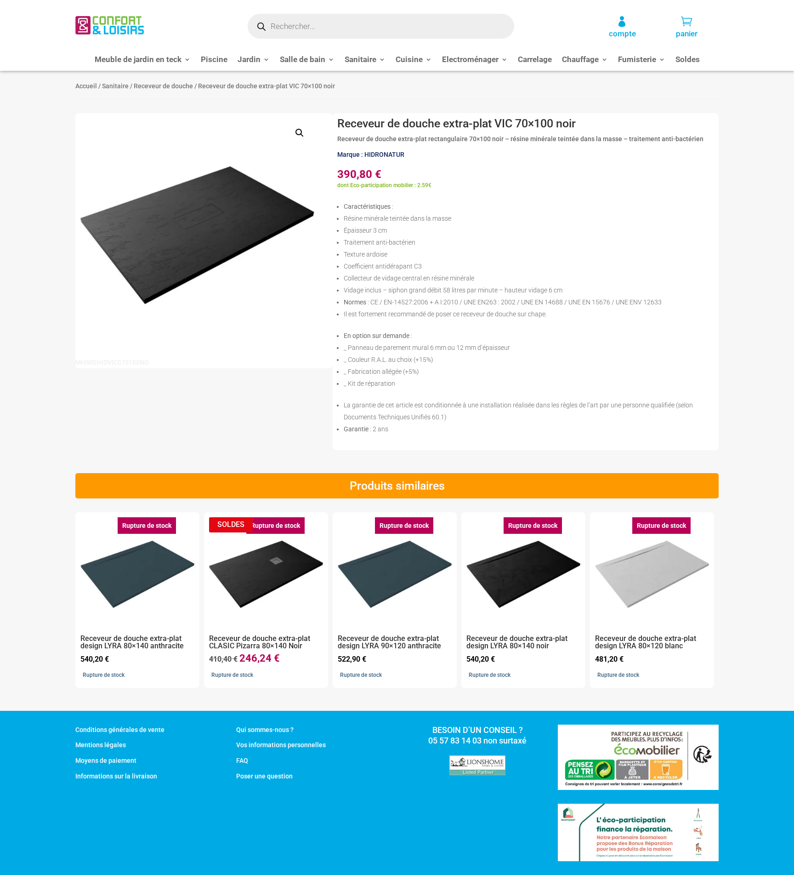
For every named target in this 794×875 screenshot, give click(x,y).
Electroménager (470, 60)
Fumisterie (637, 60)
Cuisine (409, 60)
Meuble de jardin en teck (138, 60)
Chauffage (580, 60)
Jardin (249, 60)
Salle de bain (302, 60)
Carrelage (535, 60)
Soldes (687, 60)
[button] (299, 133)
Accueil (86, 86)
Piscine (214, 60)
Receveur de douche (163, 86)
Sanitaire (360, 60)
